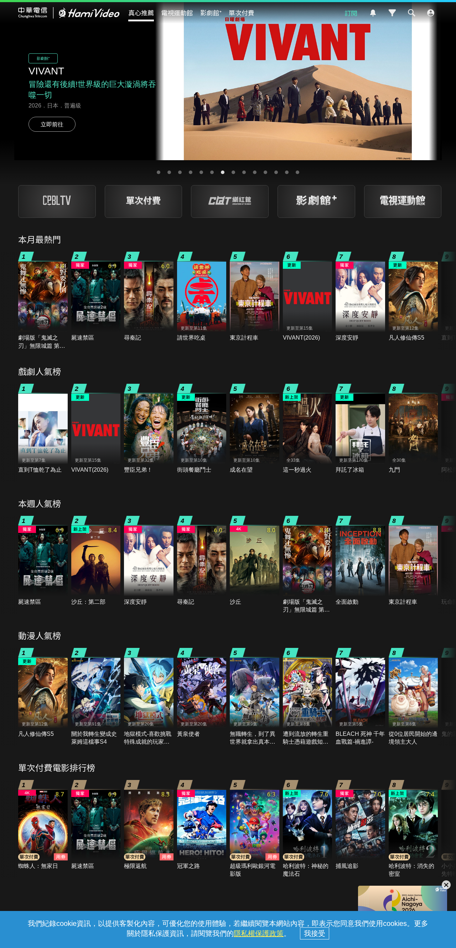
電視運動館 (177, 12)
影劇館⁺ (211, 12)
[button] (158, 172)
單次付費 (241, 12)
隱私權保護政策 (259, 933)
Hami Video (69, 12)
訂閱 (350, 12)
